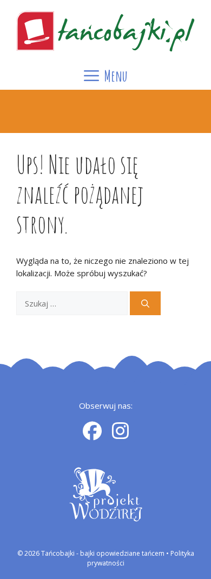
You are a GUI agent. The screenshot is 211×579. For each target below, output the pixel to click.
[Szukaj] (145, 303)
